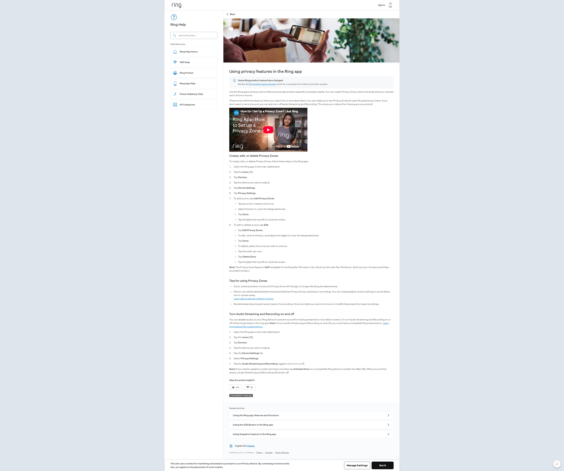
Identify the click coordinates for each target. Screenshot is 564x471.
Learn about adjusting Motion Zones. (254, 298)
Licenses (268, 452)
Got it (382, 465)
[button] (556, 463)
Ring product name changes (262, 84)
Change (251, 446)
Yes (237, 387)
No (251, 387)
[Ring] (176, 5)
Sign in (381, 5)
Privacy (259, 452)
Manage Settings (357, 465)
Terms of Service (282, 452)
